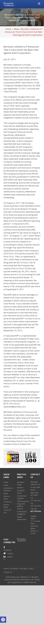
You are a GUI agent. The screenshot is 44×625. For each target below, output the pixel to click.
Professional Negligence (22, 512)
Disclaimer (14, 568)
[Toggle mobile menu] (39, 3)
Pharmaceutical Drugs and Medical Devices (22, 505)
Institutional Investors (8, 489)
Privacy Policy (6, 506)
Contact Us (8, 502)
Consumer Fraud (21, 491)
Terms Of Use (7, 511)
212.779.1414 (36, 500)
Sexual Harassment (21, 518)
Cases (6, 485)
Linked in (8, 558)
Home (8, 29)
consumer (29, 415)
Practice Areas (7, 497)
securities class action (30, 67)
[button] (3, 620)
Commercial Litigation (21, 497)
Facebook (7, 550)
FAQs (31, 568)
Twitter (10, 553)
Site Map (23, 568)
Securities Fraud (20, 483)
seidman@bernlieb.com (15, 406)
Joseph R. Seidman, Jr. (27, 400)
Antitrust (20, 487)
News (16, 29)
